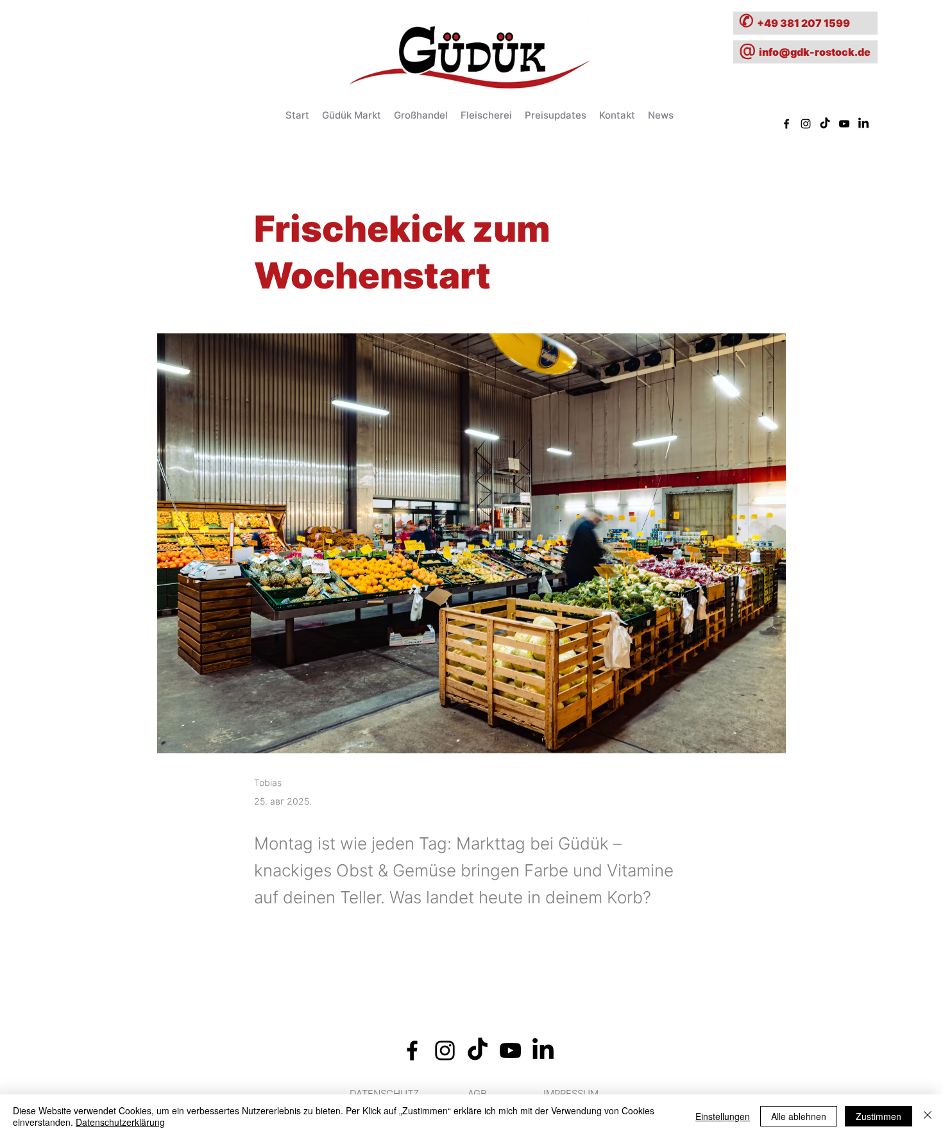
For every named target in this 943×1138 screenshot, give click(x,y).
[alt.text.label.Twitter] (863, 123)
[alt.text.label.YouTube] (844, 123)
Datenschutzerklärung (120, 1122)
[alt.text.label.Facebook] (786, 123)
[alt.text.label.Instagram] (805, 123)
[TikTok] (825, 123)
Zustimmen (878, 1116)
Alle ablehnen (798, 1116)
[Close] (927, 1116)
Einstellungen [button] (722, 1116)
